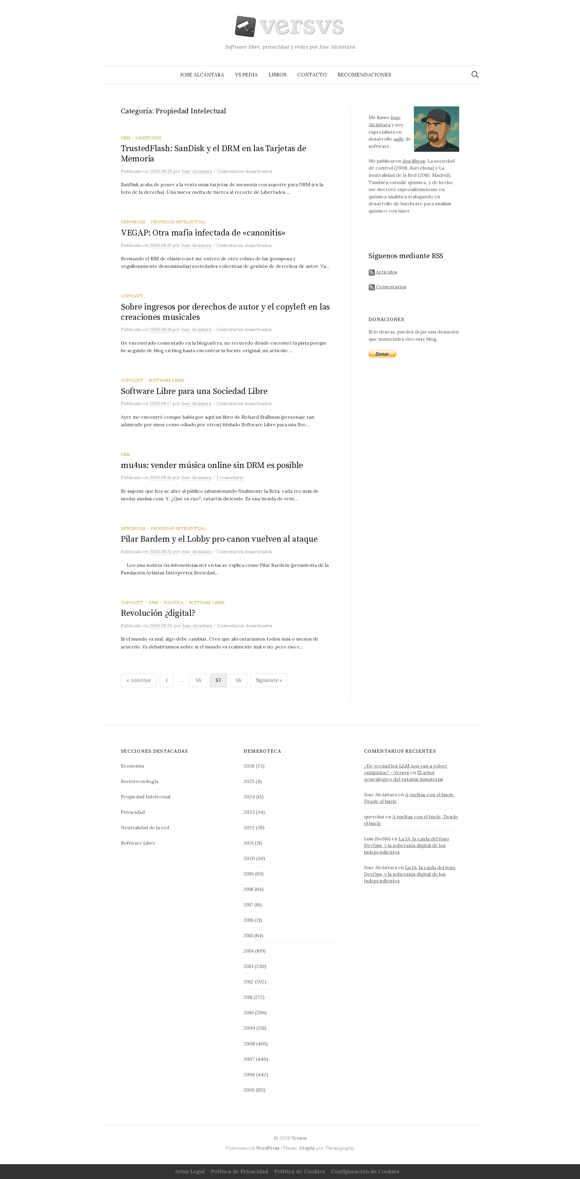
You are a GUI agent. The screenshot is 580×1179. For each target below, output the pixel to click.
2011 (247, 997)
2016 (248, 920)
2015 (248, 935)
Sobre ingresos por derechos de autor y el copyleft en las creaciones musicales (225, 312)
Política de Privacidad (239, 1171)
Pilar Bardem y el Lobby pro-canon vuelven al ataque (219, 539)
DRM (125, 138)
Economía (132, 766)
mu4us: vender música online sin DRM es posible (212, 465)
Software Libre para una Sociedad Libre (194, 391)
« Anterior (139, 680)
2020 (249, 858)
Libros (277, 74)
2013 (248, 966)
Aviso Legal (190, 1171)
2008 (249, 1044)
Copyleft (132, 296)
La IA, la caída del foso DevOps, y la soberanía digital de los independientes (406, 845)
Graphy (307, 1148)
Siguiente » (269, 680)
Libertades (148, 138)
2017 (248, 904)
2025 (248, 781)
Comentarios (390, 287)
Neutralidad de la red (145, 827)
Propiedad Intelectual (178, 222)
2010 (248, 1012)
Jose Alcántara (202, 74)
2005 (249, 1090)
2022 (249, 827)
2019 (248, 874)
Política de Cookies (299, 1171)
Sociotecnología (139, 781)
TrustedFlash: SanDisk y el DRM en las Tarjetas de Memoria (213, 153)
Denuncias (133, 222)
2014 (248, 951)
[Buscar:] (475, 74)
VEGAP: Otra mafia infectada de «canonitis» (203, 233)
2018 (248, 889)
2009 (249, 1028)
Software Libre (166, 380)
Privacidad (133, 812)
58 (238, 680)
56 (198, 680)
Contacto (312, 74)
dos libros (413, 161)
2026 (249, 766)
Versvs (299, 1138)
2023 (249, 812)
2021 (248, 843)
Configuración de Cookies (365, 1171)
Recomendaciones (364, 74)
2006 (249, 1074)
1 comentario (230, 477)
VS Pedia (246, 74)
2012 (248, 982)
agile (399, 139)
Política (173, 602)
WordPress (267, 1148)
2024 (249, 797)
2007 (249, 1059)
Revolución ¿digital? (158, 613)
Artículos (386, 272)
